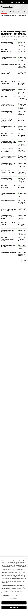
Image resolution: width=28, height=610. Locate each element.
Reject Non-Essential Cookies (14, 603)
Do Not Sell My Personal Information (9, 595)
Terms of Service (20, 585)
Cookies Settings (14, 598)
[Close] (26, 558)
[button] (25, 2)
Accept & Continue (14, 607)
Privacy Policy (4, 582)
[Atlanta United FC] (2, 2)
